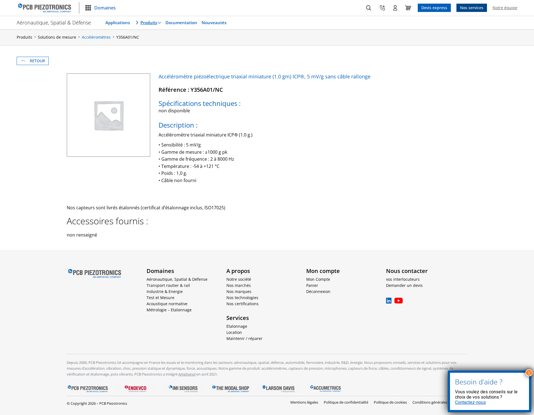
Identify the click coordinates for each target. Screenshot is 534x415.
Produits (148, 22)
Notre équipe (505, 7)
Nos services (471, 7)
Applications (117, 22)
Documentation (181, 22)
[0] (408, 8)
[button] (100, 8)
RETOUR (37, 60)
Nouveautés (214, 22)
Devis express (434, 7)
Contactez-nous (470, 402)
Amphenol (187, 374)
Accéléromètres (96, 37)
